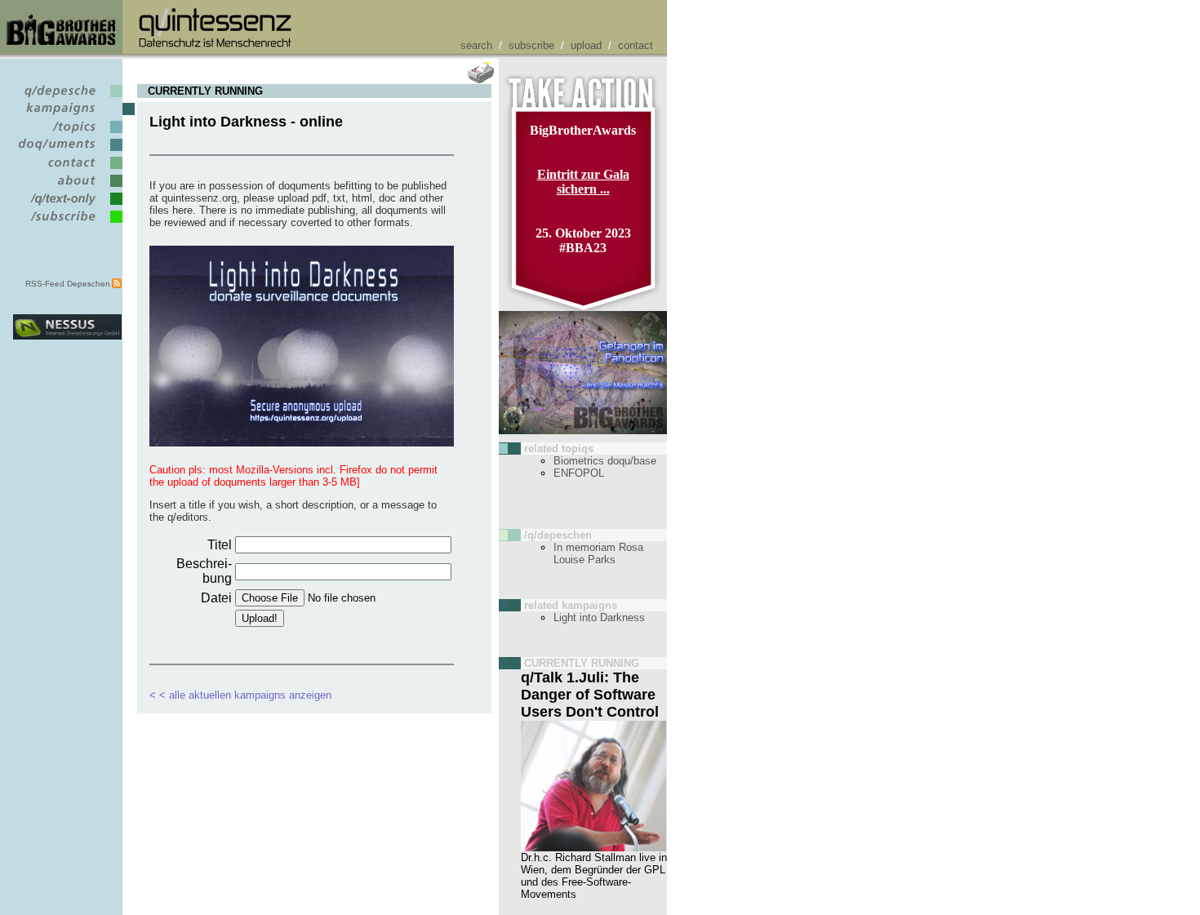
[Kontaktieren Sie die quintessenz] (67, 169)
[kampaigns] (67, 115)
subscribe (531, 45)
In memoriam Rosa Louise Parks (598, 553)
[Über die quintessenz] (67, 187)
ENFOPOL (578, 473)
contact (635, 45)
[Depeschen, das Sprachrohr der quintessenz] (67, 97)
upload (586, 45)
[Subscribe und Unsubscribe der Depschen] (67, 223)
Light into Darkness (599, 617)
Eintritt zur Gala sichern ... (583, 181)
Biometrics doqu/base (604, 461)
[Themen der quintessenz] (67, 133)
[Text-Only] (67, 205)
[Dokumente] (67, 151)
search (476, 45)
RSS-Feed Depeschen (67, 283)
